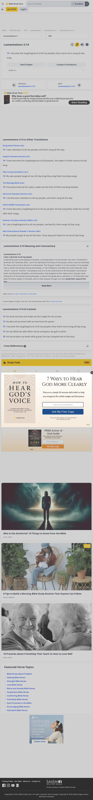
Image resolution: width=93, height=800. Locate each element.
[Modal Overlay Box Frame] (46, 400)
